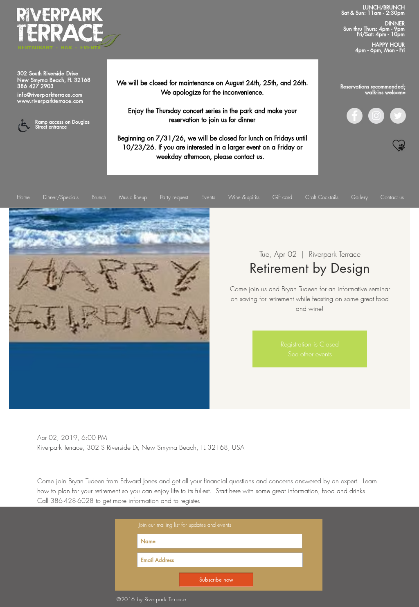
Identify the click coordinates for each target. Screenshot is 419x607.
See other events (310, 353)
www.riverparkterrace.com (50, 100)
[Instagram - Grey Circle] (376, 116)
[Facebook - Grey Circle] (355, 116)
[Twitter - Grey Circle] (398, 116)
